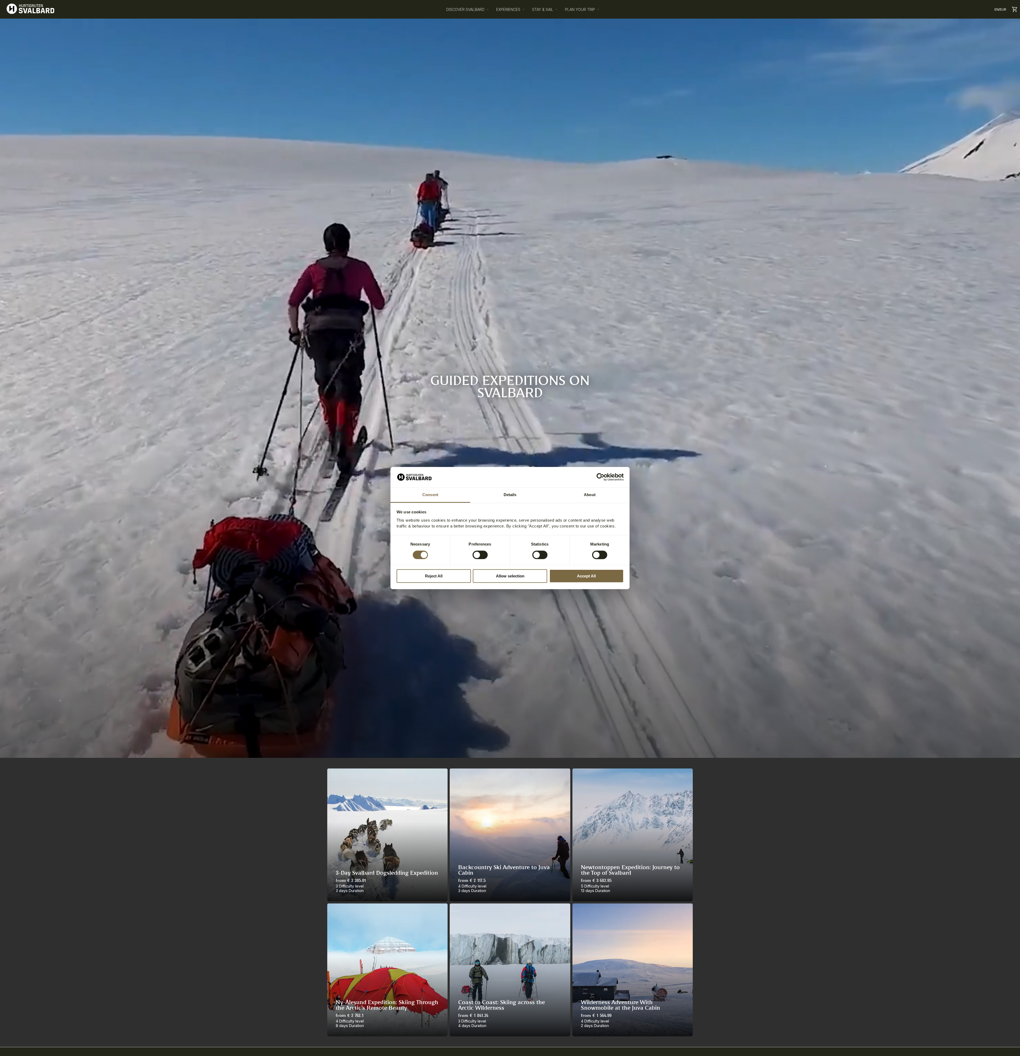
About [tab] (590, 494)
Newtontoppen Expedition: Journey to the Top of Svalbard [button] (630, 870)
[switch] (480, 555)
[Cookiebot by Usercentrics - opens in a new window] (600, 477)
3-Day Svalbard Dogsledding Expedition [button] (387, 873)
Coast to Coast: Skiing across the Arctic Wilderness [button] (501, 1005)
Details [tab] (510, 494)
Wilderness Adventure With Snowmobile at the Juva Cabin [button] (620, 1005)
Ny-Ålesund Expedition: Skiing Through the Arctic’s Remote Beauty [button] (387, 1005)
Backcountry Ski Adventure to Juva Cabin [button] (504, 870)
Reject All (434, 576)
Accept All (586, 576)
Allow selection (510, 576)
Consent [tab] (430, 494)
